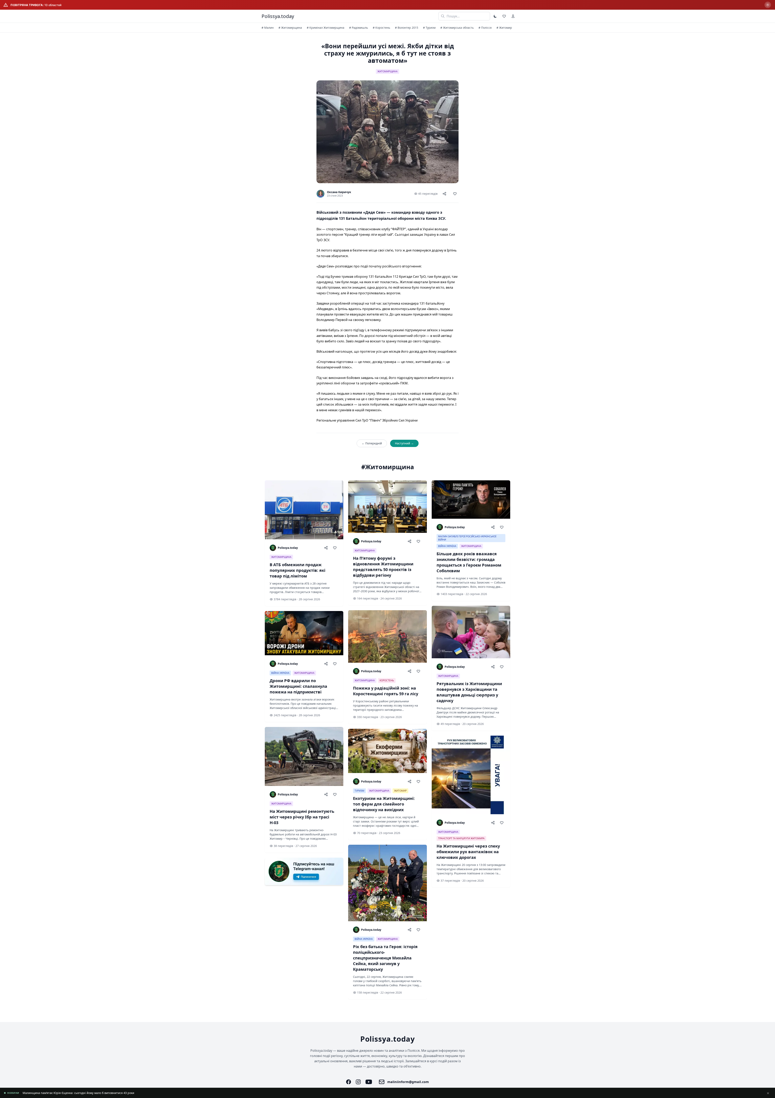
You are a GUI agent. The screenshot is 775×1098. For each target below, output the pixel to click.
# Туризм (429, 27)
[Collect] (455, 193)
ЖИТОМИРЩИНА (387, 71)
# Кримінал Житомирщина (325, 27)
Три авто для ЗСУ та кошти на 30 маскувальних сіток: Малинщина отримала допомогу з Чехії (88, 1093)
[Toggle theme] (495, 16)
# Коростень (381, 27)
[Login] (513, 16)
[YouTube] (369, 1082)
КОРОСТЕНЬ (387, 680)
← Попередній (372, 443)
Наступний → (404, 443)
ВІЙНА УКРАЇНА (280, 673)
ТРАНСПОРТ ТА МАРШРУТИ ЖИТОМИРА (461, 838)
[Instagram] (358, 1081)
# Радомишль (358, 27)
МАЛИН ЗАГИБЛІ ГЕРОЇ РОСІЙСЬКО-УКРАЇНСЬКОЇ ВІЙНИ (467, 538)
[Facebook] (348, 1081)
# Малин (268, 27)
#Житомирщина (387, 467)
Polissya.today (278, 16)
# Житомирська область (457, 27)
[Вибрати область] (768, 5)
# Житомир (504, 27)
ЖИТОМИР (400, 790)
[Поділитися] (444, 193)
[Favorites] (504, 16)
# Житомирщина (290, 27)
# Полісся (485, 27)
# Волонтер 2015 (406, 27)
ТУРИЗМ (359, 790)
